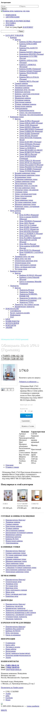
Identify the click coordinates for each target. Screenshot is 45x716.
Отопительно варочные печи (26, 261)
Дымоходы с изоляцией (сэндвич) (19, 615)
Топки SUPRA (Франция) (29, 121)
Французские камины (23, 106)
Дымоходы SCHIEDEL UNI (30, 298)
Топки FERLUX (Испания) (30, 161)
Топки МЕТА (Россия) (28, 154)
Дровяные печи (12, 584)
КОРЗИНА (10, 25)
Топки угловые (21, 198)
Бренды (18, 40)
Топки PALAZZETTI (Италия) (31, 165)
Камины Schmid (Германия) (30, 71)
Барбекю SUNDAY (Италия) (30, 275)
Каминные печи (12, 596)
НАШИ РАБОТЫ (12, 321)
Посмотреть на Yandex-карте (12, 688)
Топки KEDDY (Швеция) (29, 127)
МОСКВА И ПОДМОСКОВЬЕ (18, 21)
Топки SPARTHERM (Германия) (27, 157)
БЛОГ (8, 319)
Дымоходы (14, 286)
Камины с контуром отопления (27, 94)
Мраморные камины (23, 98)
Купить (28, 416)
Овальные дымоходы (14, 619)
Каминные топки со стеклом (26, 186)
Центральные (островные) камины (19, 532)
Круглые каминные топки (25, 188)
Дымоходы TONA (26, 302)
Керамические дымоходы (25, 307)
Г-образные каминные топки (26, 179)
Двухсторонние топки (23, 183)
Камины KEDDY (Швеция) (30, 52)
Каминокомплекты (26, 110)
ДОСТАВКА (11, 23)
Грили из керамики (13, 635)
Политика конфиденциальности (18, 655)
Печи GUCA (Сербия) (28, 225)
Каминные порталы (22, 92)
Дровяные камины (22, 88)
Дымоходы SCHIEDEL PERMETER (28, 295)
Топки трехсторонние (23, 196)
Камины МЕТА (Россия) (29, 81)
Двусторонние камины (24, 85)
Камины (13, 37)
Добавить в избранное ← (29, 382)
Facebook (9, 698)
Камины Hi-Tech (12, 539)
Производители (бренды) (15, 520)
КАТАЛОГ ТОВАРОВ (14, 35)
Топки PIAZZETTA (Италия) (30, 167)
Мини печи (10, 592)
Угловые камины (12, 528)
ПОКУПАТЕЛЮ (12, 309)
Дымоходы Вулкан (26, 290)
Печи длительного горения (25, 265)
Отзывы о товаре (12, 467)
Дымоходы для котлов (14, 606)
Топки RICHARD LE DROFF (31, 150)
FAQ (12, 317)
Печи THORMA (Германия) (30, 221)
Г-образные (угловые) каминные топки (21, 567)
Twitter (8, 694)
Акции (8, 657)
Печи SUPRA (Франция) (29, 215)
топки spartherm (33, 706)
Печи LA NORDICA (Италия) (31, 234)
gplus (7, 696)
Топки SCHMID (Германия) (30, 169)
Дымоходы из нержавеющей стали (19, 610)
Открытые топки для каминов (26, 190)
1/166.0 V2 (34, 504)
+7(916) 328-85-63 (12, 358)
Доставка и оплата (13, 647)
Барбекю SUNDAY (13, 631)
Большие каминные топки (25, 173)
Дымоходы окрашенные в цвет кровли (21, 612)
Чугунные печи (21, 269)
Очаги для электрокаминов (30, 113)
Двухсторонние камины (15, 530)
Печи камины (15, 211)
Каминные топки (17, 117)
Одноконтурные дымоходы (16, 617)
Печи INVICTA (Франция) (29, 250)
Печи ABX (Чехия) (26, 223)
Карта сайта (10, 645)
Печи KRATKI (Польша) (29, 231)
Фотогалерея (11, 651)
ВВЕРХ (4, 710)
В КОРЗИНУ (28, 27)
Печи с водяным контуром (25, 267)
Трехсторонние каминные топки (18, 570)
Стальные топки (21, 192)
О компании (10, 643)
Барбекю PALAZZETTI (15, 629)
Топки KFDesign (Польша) (29, 144)
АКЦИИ (9, 327)
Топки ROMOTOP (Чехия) (29, 152)
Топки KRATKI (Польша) (29, 146)
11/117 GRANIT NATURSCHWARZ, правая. (23, 506)
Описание (9, 465)
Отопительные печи (23, 263)
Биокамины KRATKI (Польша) (31, 54)
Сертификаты (15, 311)
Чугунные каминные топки (25, 202)
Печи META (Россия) (27, 244)
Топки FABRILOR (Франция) (31, 131)
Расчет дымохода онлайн (20, 313)
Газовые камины (21, 83)
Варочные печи (12, 588)
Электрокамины (21, 108)
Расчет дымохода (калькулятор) (18, 653)
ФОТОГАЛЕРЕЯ (12, 323)
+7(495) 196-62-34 (12, 355)
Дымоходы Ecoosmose (28, 300)
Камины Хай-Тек (21, 96)
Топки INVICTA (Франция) (30, 163)
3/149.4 (5, 504)
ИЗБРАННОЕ (11, 15)
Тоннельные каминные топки (17, 572)
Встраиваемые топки (23, 177)
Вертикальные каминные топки (27, 175)
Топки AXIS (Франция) (28, 125)
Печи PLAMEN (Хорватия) (30, 238)
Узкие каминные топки (24, 200)
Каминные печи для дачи (25, 90)
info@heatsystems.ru (13, 669)
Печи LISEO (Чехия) (27, 236)
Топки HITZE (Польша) (28, 136)
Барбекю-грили (16, 271)
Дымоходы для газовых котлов (27, 304)
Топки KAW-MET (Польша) (30, 142)
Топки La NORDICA (27, 148)
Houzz (8, 700)
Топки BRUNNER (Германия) (31, 129)
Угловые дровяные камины (25, 104)
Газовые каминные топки (25, 181)
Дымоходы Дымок (26, 292)
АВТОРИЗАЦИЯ (12, 17)
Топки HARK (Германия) (29, 133)
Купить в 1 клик (28, 426)
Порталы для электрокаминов (31, 115)
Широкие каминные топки (25, 204)
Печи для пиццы (12, 633)
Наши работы (11, 649)
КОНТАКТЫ (11, 325)
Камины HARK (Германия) (30, 69)
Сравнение (26, 421)
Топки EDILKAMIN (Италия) (31, 123)
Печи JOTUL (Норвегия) (29, 229)
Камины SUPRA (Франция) (30, 42)
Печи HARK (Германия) (28, 227)
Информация (15, 315)
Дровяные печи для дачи (24, 256)
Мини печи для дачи (23, 259)
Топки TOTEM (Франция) (29, 171)
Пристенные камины (23, 102)
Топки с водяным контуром (25, 194)
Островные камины (22, 100)
